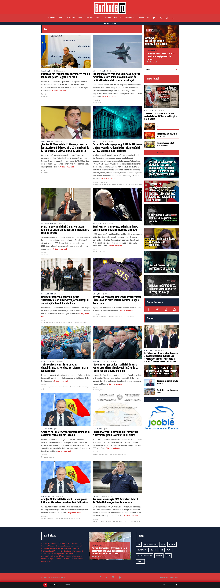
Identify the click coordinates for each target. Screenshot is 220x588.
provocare (110, 454)
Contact (106, 23)
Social (80, 18)
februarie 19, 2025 (47, 223)
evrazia (125, 184)
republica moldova (49, 322)
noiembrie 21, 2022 (99, 361)
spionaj (132, 316)
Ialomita (172, 544)
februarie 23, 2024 (47, 294)
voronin (139, 521)
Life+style (107, 18)
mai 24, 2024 (97, 223)
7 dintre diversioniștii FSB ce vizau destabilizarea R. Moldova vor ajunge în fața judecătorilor (64, 368)
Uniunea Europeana (80, 322)
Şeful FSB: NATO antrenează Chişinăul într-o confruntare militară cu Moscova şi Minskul (115, 228)
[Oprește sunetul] (164, 584)
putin (101, 390)
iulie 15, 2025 (45, 141)
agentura (96, 316)
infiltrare (51, 518)
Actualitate (51, 18)
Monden (141, 18)
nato (103, 251)
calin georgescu (150, 544)
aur (139, 544)
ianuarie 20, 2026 (46, 71)
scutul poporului (68, 322)
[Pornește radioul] (45, 585)
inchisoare (64, 387)
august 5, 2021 (46, 496)
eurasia (119, 184)
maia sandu (142, 550)
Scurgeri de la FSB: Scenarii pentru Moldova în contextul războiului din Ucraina (65, 434)
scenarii (52, 457)
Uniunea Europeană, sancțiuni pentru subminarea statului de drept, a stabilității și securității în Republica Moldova (64, 300)
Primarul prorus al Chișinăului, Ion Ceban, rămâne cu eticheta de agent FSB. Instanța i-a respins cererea (65, 230)
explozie (101, 454)
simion (46, 173)
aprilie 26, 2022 (97, 429)
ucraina (78, 518)
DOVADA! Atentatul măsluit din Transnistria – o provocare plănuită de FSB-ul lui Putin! (116, 434)
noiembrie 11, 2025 (99, 71)
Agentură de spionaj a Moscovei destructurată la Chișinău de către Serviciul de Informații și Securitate (117, 300)
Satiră (98, 18)
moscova (111, 316)
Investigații (71, 18)
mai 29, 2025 (97, 141)
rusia (140, 184)
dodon (95, 390)
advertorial (96, 184)
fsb (47, 96)
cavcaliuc (101, 521)
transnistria (122, 454)
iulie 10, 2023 (97, 294)
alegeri (95, 521)
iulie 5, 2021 (96, 496)
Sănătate (89, 18)
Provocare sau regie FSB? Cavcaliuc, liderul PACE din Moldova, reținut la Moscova (115, 501)
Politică (60, 18)
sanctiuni (59, 322)
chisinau (95, 251)
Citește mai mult (59, 90)
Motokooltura (129, 18)
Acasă (114, 23)
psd (162, 550)
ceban (43, 96)
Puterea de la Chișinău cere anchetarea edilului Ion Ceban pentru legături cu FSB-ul (65, 76)
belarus (43, 518)
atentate (95, 454)
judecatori (72, 387)
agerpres (103, 184)
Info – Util (117, 18)
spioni (73, 518)
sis (128, 316)
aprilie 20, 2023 (46, 361)
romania (98, 102)
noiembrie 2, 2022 (47, 429)
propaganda (134, 184)
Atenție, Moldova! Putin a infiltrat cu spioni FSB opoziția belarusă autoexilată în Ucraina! (64, 501)
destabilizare (45, 387)
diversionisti (54, 387)
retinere (133, 521)
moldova (46, 457)
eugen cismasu (112, 184)
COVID (163, 544)
